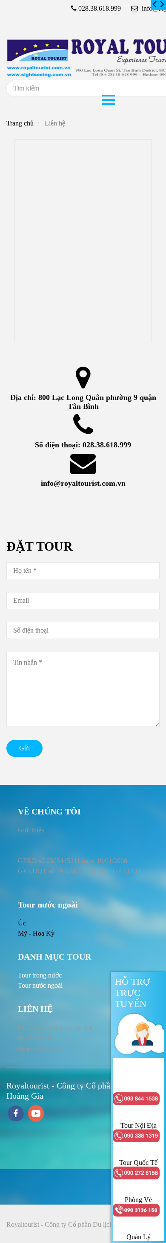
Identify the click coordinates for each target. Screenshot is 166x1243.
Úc (22, 923)
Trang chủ (20, 123)
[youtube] (36, 1114)
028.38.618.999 (107, 445)
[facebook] (16, 1114)
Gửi (24, 748)
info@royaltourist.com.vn (83, 483)
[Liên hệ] (155, 4)
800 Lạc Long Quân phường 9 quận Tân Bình (98, 402)
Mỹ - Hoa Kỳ (36, 933)
